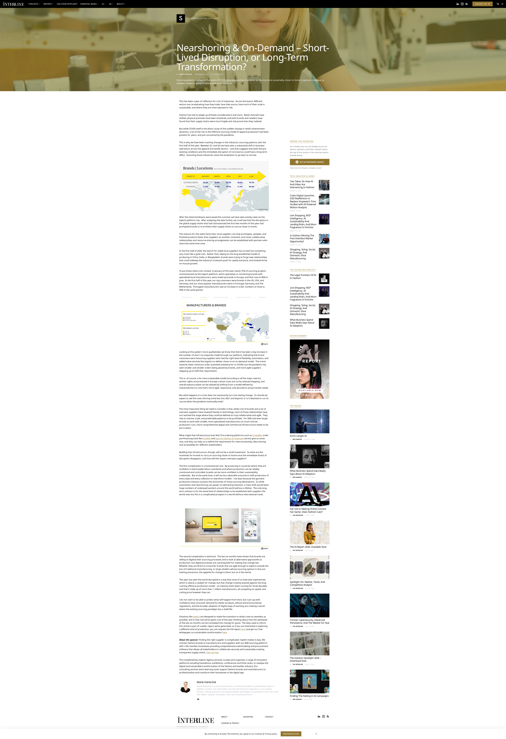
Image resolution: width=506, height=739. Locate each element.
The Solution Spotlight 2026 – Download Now (305, 659)
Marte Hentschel (185, 74)
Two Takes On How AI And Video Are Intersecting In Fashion (302, 184)
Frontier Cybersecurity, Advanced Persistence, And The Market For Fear (309, 621)
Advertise (248, 717)
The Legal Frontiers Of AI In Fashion (303, 276)
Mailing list (481, 4)
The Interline (298, 515)
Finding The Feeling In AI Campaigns (309, 695)
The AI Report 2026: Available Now (308, 546)
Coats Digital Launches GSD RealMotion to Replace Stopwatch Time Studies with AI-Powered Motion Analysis (303, 201)
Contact (269, 717)
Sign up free (212, 652)
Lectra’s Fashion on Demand (229, 438)
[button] (502, 4)
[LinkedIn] (458, 4)
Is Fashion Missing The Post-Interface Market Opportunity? (302, 238)
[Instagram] (462, 4)
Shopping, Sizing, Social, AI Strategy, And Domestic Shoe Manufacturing (303, 254)
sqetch (196, 616)
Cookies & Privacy (230, 723)
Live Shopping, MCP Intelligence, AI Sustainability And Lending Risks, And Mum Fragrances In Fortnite (303, 221)
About (224, 717)
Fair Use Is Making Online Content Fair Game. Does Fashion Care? (308, 510)
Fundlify (207, 438)
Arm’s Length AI (298, 435)
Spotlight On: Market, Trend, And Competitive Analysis (307, 583)
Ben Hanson (297, 439)
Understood (291, 733)
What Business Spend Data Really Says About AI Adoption (302, 322)
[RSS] (467, 4)
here (243, 629)
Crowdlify (257, 435)
